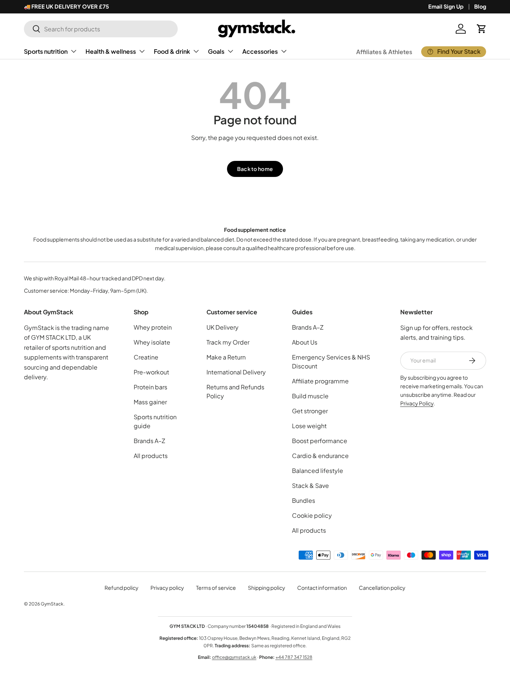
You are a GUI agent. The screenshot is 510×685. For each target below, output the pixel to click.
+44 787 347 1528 (294, 657)
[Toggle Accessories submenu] (283, 51)
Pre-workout (151, 372)
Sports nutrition (46, 51)
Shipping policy (266, 587)
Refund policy (122, 587)
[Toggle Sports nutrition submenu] (73, 51)
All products (151, 456)
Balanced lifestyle (317, 470)
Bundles (303, 500)
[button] (481, 29)
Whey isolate (152, 342)
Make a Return (226, 357)
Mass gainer (150, 402)
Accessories (260, 51)
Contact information (322, 587)
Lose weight (309, 426)
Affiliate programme (320, 381)
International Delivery (236, 372)
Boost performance (319, 441)
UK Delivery (222, 327)
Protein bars (150, 387)
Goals (216, 51)
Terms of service (216, 587)
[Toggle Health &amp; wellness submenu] (141, 51)
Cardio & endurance (320, 456)
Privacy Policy (416, 403)
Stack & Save (310, 485)
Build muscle (310, 396)
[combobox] (101, 29)
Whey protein (153, 327)
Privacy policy (167, 587)
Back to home (255, 168)
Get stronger (310, 411)
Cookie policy (312, 515)
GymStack (52, 604)
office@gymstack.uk (234, 657)
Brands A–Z (149, 441)
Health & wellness (110, 51)
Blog (480, 6)
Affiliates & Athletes (384, 52)
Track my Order (227, 342)
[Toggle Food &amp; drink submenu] (196, 51)
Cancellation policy (382, 587)
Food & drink (172, 51)
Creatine (146, 357)
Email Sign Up (446, 6)
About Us (304, 342)
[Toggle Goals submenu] (230, 51)
